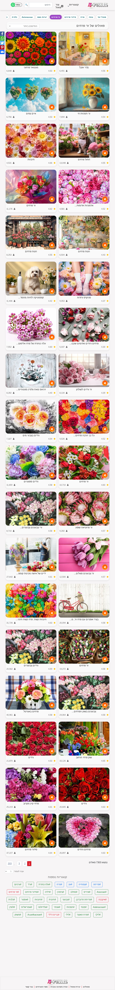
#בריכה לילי (53, 914)
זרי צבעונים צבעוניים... (31, 527)
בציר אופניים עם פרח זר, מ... (83, 619)
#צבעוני (66, 899)
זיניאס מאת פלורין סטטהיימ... (31, 389)
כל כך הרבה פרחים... (84, 435)
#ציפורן (60, 892)
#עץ (70, 884)
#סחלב (73, 892)
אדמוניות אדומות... (84, 205)
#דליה (48, 892)
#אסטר (24, 899)
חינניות (31, 159)
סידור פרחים (70, 17)
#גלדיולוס (42, 907)
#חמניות (70, 907)
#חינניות (38, 899)
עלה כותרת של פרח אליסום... (31, 343)
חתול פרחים (84, 159)
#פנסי (84, 907)
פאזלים (86, 987)
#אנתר (57, 907)
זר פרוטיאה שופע (83, 527)
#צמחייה (83, 884)
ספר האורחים (42, 987)
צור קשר (29, 987)
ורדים (31, 757)
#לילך (98, 914)
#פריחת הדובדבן (84, 899)
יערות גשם (42, 17)
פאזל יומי (102, 17)
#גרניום (17, 884)
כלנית (14, 17)
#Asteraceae (99, 907)
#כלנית (11, 899)
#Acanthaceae (34, 914)
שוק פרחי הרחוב (84, 757)
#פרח (59, 884)
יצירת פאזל (75, 987)
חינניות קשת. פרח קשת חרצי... (31, 619)
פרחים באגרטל (31, 711)
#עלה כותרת (44, 884)
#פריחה (97, 884)
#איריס (87, 892)
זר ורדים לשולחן (84, 389)
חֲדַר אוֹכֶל (84, 67)
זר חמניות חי (84, 113)
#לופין (12, 907)
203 (10, 863)
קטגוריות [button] (74, 6)
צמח (91, 17)
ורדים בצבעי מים (31, 435)
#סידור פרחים (32, 892)
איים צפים (31, 113)
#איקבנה (102, 899)
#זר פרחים (14, 892)
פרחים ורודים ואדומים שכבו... (84, 343)
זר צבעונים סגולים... (84, 573)
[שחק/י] (105, 61)
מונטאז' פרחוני (31, 67)
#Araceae (101, 892)
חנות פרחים (84, 251)
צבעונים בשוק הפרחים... (84, 711)
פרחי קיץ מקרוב (31, 803)
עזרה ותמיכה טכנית (59, 987)
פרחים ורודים (84, 849)
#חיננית (52, 899)
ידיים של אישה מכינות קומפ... (31, 573)
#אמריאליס (26, 907)
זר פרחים (55, 17)
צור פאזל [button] (58, 6)
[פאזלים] (98, 5)
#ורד (30, 884)
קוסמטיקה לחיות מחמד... (31, 297)
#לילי (68, 914)
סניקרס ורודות (84, 297)
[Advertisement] (57, 947)
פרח (82, 17)
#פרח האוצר (83, 914)
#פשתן (18, 914)
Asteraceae (27, 17)
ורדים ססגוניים (31, 481)
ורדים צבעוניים (31, 665)
